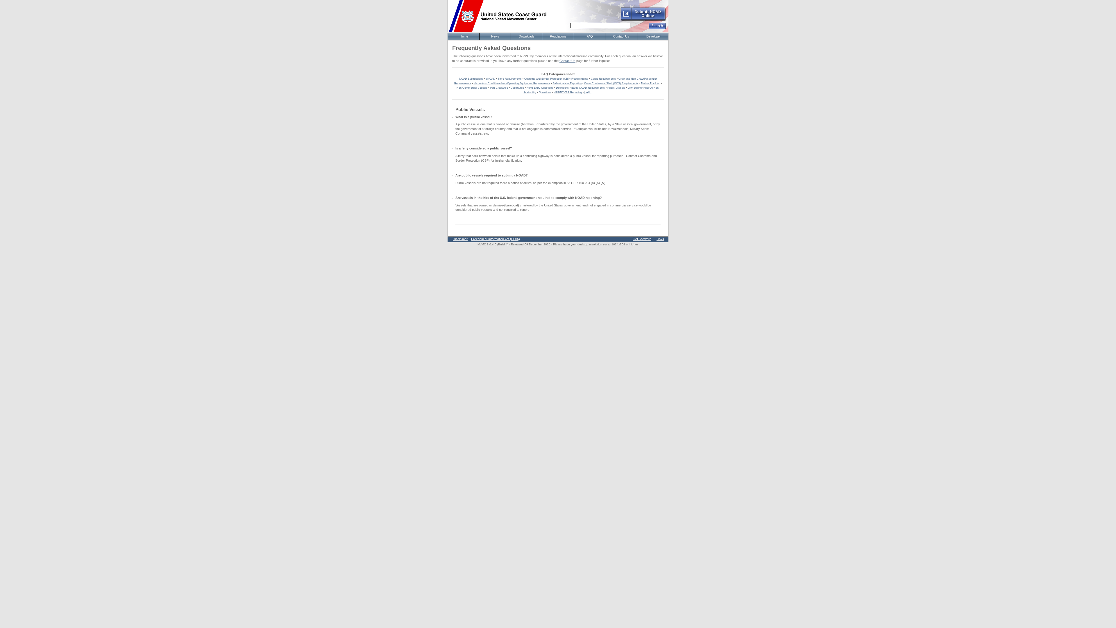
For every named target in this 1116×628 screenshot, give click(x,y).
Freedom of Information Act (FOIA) (495, 239)
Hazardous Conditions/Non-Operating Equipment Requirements (512, 83)
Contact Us (567, 61)
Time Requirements (510, 78)
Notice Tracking (650, 83)
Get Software (642, 239)
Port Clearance (499, 87)
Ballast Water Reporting (567, 83)
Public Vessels (616, 87)
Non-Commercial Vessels (472, 87)
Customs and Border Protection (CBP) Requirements (556, 78)
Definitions (562, 87)
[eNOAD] (643, 20)
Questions (545, 92)
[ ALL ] (588, 92)
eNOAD (490, 78)
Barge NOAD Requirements (588, 87)
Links (660, 239)
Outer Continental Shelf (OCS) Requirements (611, 83)
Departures (517, 87)
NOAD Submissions (471, 78)
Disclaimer (460, 239)
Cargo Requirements (603, 78)
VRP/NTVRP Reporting (568, 92)
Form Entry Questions (540, 87)
